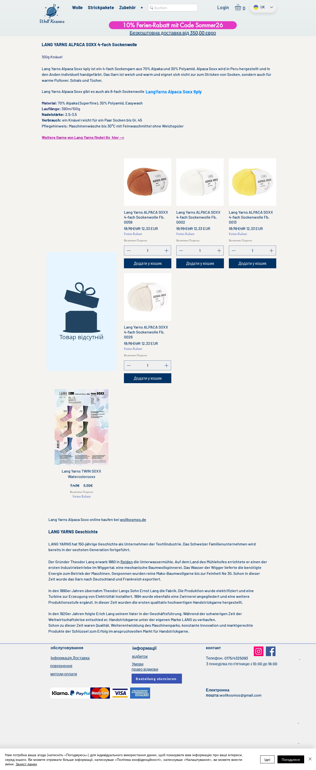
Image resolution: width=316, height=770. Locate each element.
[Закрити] (310, 759)
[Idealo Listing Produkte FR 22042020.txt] (299, 744)
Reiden (126, 561)
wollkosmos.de (133, 519)
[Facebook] (271, 651)
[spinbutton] (147, 250)
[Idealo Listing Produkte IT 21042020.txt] (300, 660)
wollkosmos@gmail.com (240, 695)
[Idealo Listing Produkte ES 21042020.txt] (298, 724)
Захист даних (26, 763)
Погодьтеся (291, 759)
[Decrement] (128, 250)
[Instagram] (258, 651)
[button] (242, 7)
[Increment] (166, 250)
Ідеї (267, 759)
